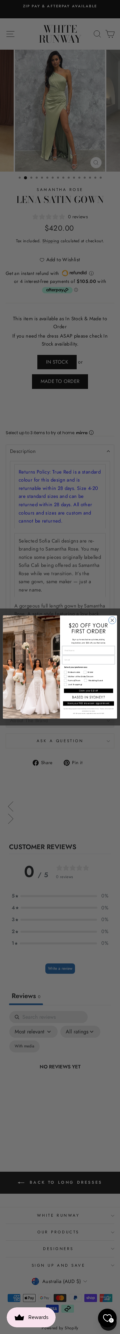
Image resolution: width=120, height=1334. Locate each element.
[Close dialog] (112, 620)
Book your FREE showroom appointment (89, 703)
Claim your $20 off (88, 690)
